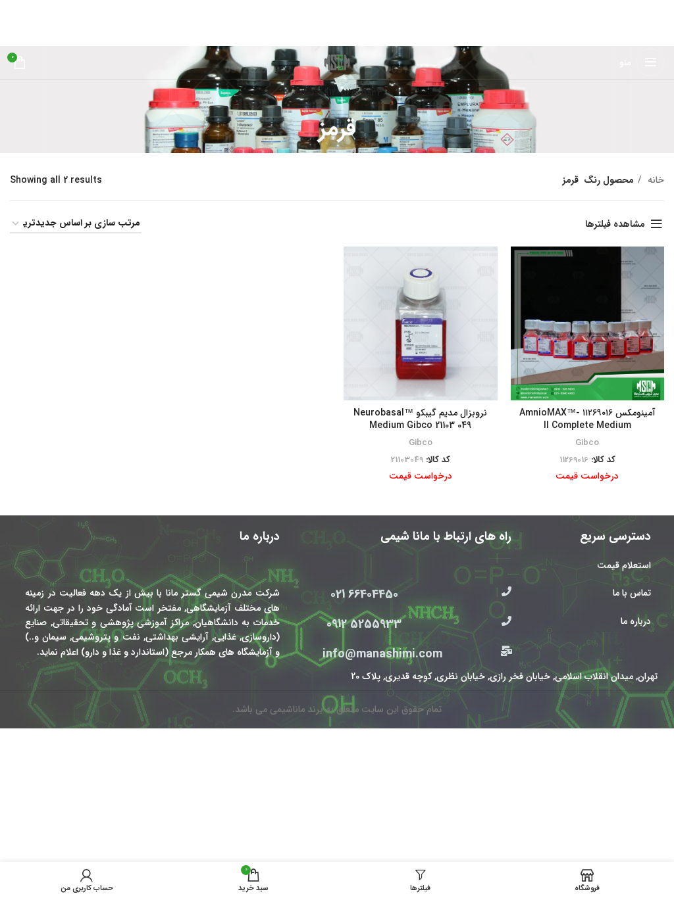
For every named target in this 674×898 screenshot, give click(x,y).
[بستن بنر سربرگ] (16, 10)
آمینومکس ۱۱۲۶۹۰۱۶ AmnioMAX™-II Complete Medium (587, 419)
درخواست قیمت (587, 476)
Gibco (587, 443)
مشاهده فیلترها (615, 224)
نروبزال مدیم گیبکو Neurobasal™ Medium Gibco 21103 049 (420, 419)
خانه (654, 180)
